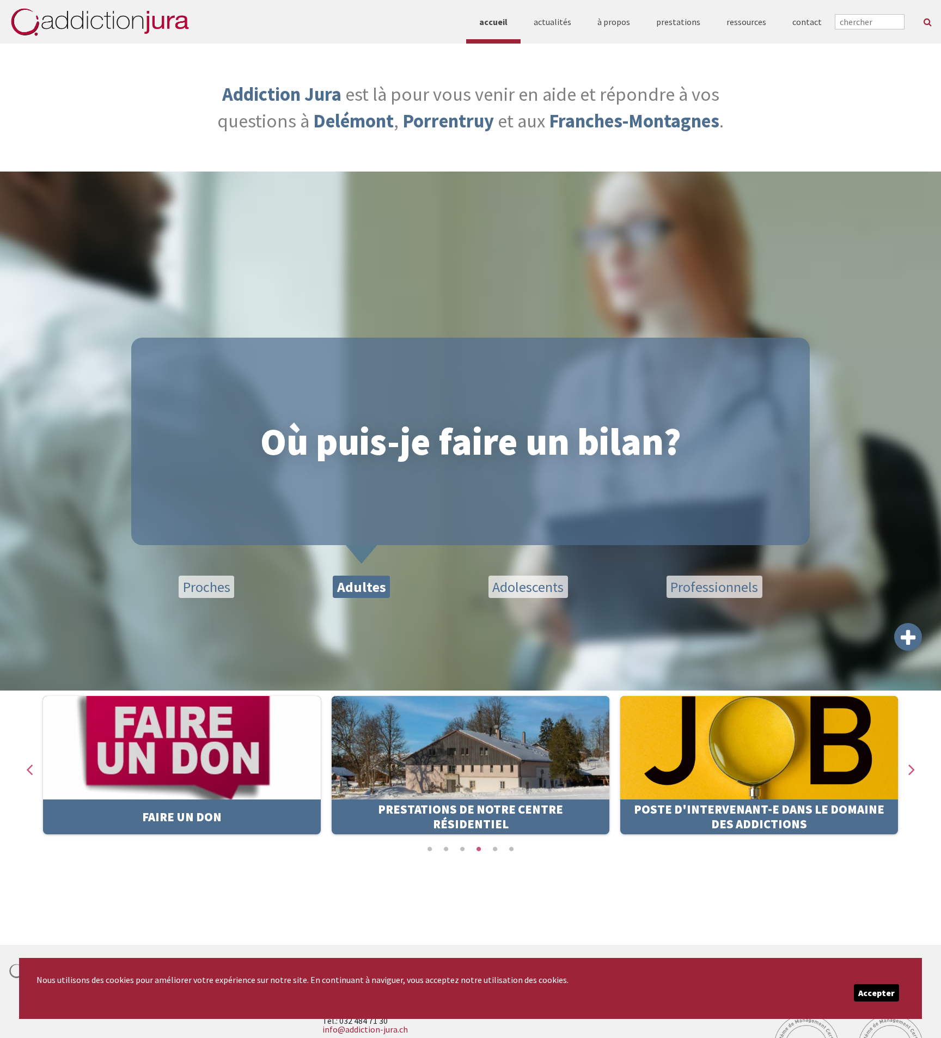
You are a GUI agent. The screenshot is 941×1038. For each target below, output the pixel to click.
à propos (613, 21)
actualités (552, 21)
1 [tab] (429, 849)
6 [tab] (511, 849)
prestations (678, 21)
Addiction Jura (281, 94)
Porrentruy (448, 120)
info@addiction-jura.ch (365, 1029)
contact (807, 21)
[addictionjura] (99, 22)
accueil (493, 21)
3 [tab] (462, 849)
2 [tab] (446, 849)
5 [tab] (495, 849)
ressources (746, 21)
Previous (29, 765)
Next (911, 765)
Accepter (876, 992)
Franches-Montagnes (634, 120)
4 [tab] (478, 849)
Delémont (353, 120)
